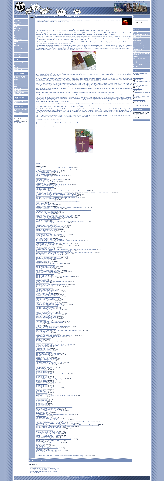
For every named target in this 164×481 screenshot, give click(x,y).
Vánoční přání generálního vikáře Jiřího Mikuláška (48, 434)
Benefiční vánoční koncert (42, 412)
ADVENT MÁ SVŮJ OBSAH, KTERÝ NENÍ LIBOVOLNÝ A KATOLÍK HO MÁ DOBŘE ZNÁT (59, 240)
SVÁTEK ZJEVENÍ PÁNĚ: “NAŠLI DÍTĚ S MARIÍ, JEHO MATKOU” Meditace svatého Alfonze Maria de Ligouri (63, 210)
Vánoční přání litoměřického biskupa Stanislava (48, 198)
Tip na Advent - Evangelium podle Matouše (46, 294)
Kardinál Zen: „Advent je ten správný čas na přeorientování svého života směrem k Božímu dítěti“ (60, 221)
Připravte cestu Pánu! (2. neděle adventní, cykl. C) (48, 309)
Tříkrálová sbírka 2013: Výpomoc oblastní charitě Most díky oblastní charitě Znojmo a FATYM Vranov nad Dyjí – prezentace (67, 425)
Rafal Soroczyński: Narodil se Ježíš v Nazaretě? (48, 231)
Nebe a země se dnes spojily (43, 350)
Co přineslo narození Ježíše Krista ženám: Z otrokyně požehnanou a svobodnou (56, 196)
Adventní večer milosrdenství (43, 361)
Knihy (15, 43)
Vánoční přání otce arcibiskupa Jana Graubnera (48, 435)
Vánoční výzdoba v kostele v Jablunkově (46, 266)
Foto (15, 33)
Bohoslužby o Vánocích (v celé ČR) (45, 367)
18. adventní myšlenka (41, 377)
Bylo (15, 32)
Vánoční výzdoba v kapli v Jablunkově (45, 265)
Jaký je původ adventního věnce (44, 359)
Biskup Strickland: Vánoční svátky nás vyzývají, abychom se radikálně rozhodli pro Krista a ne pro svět (62, 190)
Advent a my (39, 453)
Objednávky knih (18, 69)
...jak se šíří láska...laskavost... (44, 364)
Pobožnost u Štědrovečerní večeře (44, 288)
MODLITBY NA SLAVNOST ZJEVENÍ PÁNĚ (47, 171)
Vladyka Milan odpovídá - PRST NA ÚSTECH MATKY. (49, 263)
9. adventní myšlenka (41, 394)
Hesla (15, 35)
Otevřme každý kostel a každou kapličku (46, 182)
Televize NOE (136, 38)
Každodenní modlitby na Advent (44, 206)
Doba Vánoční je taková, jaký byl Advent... (46, 363)
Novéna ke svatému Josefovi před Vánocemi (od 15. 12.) (50, 225)
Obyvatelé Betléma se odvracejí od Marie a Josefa (48, 254)
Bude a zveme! (17, 22)
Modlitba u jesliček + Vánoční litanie (45, 300)
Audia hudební (17, 88)
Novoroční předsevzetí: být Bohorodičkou (46, 299)
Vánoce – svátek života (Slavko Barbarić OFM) (48, 311)
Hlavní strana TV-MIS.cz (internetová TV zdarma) (19, 77)
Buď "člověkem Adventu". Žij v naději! (45, 205)
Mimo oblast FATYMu (19, 47)
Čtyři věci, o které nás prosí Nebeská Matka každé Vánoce (51, 271)
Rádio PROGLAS (137, 40)
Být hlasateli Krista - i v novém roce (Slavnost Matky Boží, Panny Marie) (54, 193)
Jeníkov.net (135, 56)
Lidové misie (17, 37)
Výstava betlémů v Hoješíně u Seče (45, 242)
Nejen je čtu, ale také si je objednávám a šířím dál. (139, 100)
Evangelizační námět (41, 220)
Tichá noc (38, 441)
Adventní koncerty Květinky (43, 348)
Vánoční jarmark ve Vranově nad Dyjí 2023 (46, 229)
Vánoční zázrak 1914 (41, 275)
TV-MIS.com (125, 1)
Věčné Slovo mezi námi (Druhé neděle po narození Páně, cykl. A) (52, 281)
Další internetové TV (137, 44)
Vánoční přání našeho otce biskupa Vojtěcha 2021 (48, 257)
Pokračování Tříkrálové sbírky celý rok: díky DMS (48, 422)
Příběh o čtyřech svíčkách (42, 203)
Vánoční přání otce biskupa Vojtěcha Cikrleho (47, 436)
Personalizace (17, 54)
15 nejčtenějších (18, 56)
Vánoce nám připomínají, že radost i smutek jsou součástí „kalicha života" (54, 215)
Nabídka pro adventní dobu (43, 188)
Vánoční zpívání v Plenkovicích (44, 213)
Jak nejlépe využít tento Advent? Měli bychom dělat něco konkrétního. (53, 243)
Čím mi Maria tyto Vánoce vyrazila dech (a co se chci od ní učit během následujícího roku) (58, 330)
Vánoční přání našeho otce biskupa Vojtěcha (47, 290)
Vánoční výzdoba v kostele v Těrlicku (45, 267)
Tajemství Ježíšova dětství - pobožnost (46, 247)
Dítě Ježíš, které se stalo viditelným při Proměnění (48, 270)
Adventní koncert (40, 413)
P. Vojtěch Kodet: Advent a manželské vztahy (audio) (49, 345)
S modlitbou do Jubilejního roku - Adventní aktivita (48, 208)
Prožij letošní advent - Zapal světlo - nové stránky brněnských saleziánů (54, 276)
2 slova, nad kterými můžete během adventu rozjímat (49, 228)
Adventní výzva (40, 262)
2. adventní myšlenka (41, 404)
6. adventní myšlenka (41, 399)
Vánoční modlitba (40, 180)
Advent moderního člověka (42, 183)
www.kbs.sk (45, 126)
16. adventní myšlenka (41, 381)
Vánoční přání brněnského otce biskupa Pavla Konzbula (50, 175)
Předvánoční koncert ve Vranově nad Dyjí (46, 295)
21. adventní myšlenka (41, 372)
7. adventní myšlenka (41, 398)
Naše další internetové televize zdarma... (19, 93)
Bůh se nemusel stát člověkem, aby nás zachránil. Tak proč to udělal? (53, 217)
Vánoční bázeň (40, 339)
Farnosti (16, 26)
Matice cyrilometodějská (138, 47)
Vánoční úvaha (40, 324)
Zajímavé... (16, 45)
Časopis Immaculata (137, 49)
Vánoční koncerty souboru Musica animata (46, 235)
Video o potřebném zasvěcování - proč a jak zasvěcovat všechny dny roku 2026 (56, 169)
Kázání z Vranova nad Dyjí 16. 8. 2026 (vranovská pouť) (43, 469)
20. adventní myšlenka (41, 375)
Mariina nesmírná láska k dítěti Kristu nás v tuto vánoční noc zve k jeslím (54, 216)
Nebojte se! (39, 325)
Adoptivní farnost (18, 28)
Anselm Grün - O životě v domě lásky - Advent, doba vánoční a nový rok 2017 (55, 335)
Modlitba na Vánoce (41, 178)
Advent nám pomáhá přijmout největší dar (46, 358)
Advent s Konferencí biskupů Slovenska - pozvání (48, 292)
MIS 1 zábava (17, 81)
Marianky (16, 41)
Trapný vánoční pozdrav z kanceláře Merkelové (48, 297)
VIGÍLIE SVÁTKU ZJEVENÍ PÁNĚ (45, 173)
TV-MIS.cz (134, 1)
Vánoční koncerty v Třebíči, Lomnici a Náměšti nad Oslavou (51, 304)
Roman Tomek (42, 455)
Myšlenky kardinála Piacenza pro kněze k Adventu (48, 450)
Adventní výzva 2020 (41, 280)
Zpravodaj (16, 30)
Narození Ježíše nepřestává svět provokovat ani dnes (49, 286)
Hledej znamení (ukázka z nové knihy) (45, 244)
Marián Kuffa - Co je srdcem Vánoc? (45, 285)
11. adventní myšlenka (41, 391)
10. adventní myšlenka (41, 393)
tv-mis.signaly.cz (17, 120)
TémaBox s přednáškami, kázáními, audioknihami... (141, 54)
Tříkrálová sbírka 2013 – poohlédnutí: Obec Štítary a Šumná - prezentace (54, 426)
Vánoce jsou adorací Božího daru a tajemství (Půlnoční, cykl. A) (52, 284)
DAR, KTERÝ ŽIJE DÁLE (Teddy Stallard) (46, 272)
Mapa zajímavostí (18, 39)
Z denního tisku (40, 340)
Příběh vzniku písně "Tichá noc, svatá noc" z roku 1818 (50, 336)
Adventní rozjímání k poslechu (43, 261)
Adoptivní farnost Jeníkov (139, 58)
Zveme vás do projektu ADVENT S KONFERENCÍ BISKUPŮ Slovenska (54, 344)
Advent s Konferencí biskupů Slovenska (46, 277)
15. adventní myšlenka (41, 384)
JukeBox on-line (136, 51)
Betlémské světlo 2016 (42, 347)
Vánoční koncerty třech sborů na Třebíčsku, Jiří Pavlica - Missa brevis (53, 439)
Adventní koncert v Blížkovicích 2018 (45, 308)
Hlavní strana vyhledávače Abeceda (20, 102)
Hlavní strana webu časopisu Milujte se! (20, 110)
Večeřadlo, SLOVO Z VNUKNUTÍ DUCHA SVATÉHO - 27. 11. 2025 (52, 184)
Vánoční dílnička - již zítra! (43, 445)
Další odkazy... (136, 66)
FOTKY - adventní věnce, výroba (44, 430)
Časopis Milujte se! (137, 32)
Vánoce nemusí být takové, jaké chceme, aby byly (48, 302)
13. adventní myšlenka (41, 386)
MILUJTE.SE (142, 1)
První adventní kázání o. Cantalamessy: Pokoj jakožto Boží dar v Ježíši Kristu (55, 395)
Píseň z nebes (39, 446)
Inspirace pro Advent (41, 416)
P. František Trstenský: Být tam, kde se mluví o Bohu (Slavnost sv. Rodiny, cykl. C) (57, 194)
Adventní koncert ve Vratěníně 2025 (45, 187)
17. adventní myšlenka (41, 380)
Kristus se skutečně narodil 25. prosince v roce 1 (48, 442)
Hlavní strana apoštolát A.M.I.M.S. (19, 63)
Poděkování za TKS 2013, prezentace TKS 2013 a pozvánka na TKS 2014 (54, 423)
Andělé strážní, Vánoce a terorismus (45, 334)
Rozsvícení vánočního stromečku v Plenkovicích (48, 313)
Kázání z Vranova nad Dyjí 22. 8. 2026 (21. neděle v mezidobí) (44, 468)
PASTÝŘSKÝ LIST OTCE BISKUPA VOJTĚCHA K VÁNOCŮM (52, 253)
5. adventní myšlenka (41, 400)
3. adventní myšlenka (41, 403)
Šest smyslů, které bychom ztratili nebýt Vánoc (48, 354)
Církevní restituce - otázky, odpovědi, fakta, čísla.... (141, 62)
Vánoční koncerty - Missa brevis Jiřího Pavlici (47, 409)
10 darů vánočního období (42, 283)
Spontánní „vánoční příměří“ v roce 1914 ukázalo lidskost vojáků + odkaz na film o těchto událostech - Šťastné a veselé (66, 249)
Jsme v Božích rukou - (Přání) (43, 349)
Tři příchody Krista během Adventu (44, 343)
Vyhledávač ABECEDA (138, 64)
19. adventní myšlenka (41, 376)
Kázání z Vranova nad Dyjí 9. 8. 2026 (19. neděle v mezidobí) (44, 471)
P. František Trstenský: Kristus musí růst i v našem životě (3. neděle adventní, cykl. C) (58, 201)
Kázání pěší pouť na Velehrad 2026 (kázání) (40, 467)
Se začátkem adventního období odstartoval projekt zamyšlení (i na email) (54, 414)
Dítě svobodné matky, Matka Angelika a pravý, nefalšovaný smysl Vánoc (54, 245)
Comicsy (16, 67)
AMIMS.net (116, 1)
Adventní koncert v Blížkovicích (44, 289)
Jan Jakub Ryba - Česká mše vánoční (45, 303)
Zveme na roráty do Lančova (43, 260)
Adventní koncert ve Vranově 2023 (44, 230)
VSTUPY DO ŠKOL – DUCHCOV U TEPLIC (47, 431)
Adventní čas (39, 449)
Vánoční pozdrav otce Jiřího (43, 357)
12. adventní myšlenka (41, 389)
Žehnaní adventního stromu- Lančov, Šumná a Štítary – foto (51, 428)
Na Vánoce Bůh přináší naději (43, 174)
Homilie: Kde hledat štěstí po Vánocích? (46, 318)
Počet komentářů (67, 455)
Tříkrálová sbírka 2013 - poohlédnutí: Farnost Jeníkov (49, 427)
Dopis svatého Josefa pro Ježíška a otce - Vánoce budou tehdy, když (53, 251)
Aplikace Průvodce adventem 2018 (44, 312)
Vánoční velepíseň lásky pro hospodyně (46, 437)
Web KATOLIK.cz (137, 36)
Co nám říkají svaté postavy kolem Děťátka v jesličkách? (50, 179)
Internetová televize (137, 42)
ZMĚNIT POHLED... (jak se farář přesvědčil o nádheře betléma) (52, 256)
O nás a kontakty (18, 50)
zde (23, 118)
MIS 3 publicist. (17, 84)
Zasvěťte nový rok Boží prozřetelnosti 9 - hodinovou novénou (51, 234)
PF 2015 (38, 366)
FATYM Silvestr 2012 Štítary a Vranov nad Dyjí (48, 432)
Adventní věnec (40, 189)
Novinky (16, 79)
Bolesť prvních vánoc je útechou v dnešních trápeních (49, 321)
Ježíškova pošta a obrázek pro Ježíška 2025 (47, 185)
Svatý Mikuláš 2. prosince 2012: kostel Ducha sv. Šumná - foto (52, 419)
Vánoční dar (39, 279)
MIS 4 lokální (17, 86)
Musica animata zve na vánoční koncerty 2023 (47, 212)
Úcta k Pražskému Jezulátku (43, 233)
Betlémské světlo (40, 390)
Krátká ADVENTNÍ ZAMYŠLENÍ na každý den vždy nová (50, 379)
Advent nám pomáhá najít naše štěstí (45, 307)
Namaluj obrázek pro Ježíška (43, 224)
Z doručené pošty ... (41, 320)
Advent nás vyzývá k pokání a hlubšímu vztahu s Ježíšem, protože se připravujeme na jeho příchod (61, 207)
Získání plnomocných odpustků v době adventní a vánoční (50, 222)
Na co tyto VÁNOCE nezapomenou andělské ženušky (49, 327)
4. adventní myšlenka (41, 402)
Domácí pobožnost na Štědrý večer (45, 274)
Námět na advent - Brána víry (43, 451)
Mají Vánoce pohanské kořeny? (44, 238)
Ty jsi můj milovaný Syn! (42, 331)
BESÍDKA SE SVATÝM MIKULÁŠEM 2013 (47, 418)
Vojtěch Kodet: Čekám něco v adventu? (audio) (48, 408)
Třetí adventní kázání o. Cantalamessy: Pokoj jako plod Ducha (51, 373)
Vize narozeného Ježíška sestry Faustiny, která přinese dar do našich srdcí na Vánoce (57, 197)
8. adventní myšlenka (41, 396)
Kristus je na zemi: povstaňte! (43, 338)
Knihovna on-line (18, 65)
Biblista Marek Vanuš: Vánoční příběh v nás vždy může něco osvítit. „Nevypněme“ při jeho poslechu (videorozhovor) (65, 252)
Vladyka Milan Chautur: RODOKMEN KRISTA (47, 219)
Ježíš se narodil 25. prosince (43, 248)
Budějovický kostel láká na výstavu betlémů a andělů (49, 410)
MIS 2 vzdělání (17, 82)
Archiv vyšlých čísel (18, 112)
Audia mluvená (17, 90)
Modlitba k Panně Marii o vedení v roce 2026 (47, 170)
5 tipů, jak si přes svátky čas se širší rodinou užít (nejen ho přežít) (52, 326)
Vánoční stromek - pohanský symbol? (45, 199)
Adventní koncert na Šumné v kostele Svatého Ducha (49, 362)
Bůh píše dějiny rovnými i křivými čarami (46, 341)
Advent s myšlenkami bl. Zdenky (44, 417)
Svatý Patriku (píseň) (34, 472)
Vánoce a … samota (41, 176)
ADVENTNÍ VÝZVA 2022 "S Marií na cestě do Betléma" (50, 239)
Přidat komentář (76, 455)
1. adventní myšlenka (41, 405)
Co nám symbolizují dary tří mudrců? (45, 298)
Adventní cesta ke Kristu (42, 355)
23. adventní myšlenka (41, 370)
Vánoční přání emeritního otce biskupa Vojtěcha (48, 237)
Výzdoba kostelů (18, 48)
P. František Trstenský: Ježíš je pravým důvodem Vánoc (50, 322)
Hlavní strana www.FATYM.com (18, 20)
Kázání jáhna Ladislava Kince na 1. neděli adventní (49, 258)
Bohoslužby (17, 24)
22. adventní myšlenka (41, 371)
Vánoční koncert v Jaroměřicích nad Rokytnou (47, 440)
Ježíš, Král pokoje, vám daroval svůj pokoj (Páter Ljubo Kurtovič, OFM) (54, 167)
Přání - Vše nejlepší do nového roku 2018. (46, 317)
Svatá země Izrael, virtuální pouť (140, 45)
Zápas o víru (39, 202)
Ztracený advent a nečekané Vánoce (45, 382)
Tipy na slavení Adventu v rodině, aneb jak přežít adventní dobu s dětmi (54, 407)
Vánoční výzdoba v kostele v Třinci (45, 268)
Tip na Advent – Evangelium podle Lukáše (46, 316)
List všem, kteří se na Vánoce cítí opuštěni (47, 306)
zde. (58, 126)
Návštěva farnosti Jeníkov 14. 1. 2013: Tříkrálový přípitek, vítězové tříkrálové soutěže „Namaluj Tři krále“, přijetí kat (65, 421)
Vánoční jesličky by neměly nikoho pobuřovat (47, 353)
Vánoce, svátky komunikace (43, 332)
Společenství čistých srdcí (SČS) (140, 34)
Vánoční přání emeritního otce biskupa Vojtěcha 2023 (49, 226)
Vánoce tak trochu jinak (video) (44, 352)
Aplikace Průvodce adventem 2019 (44, 293)
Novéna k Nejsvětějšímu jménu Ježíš (45, 211)
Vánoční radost (40, 368)
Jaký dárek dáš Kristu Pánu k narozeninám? (47, 448)
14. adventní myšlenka (41, 385)
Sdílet (38, 163)
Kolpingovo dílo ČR (137, 60)
